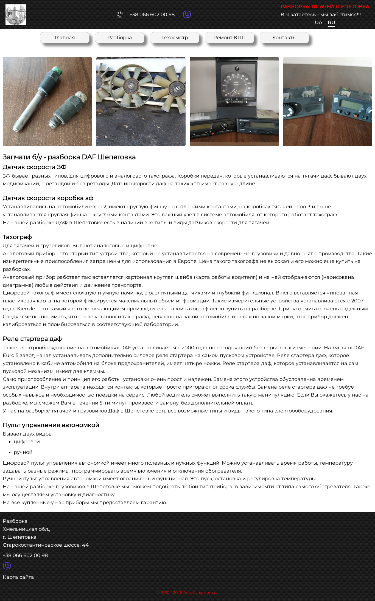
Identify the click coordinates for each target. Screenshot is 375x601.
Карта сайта (18, 577)
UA (318, 22)
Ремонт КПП (229, 38)
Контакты (284, 38)
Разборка (119, 38)
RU (331, 22)
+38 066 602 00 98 (25, 555)
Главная (65, 38)
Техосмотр (174, 38)
